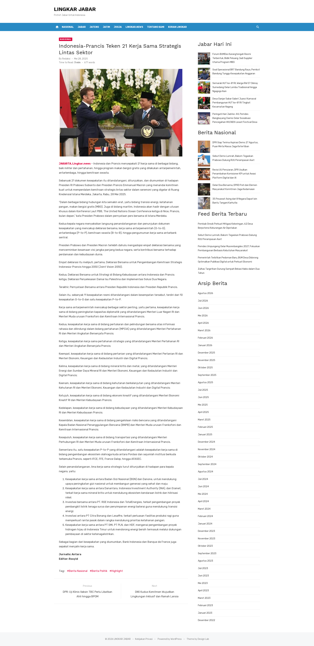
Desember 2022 (206, 620)
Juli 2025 (203, 390)
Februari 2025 (205, 427)
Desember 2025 (206, 352)
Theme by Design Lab (198, 639)
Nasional (68, 27)
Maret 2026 (204, 330)
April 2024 (203, 501)
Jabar (82, 27)
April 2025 (203, 412)
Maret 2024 (204, 508)
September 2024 (207, 464)
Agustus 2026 (205, 293)
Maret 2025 (204, 419)
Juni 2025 (203, 397)
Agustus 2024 (205, 471)
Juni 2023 (203, 575)
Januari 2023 (205, 613)
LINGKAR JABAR (75, 9)
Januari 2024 (205, 523)
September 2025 (207, 375)
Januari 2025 (205, 434)
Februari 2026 (205, 337)
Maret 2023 (204, 598)
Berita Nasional (78, 570)
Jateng (94, 27)
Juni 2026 (203, 308)
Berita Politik (99, 570)
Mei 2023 (203, 583)
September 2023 (207, 553)
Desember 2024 (206, 442)
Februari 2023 (205, 605)
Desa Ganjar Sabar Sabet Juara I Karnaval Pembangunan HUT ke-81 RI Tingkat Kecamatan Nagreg (234, 102)
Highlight (117, 570)
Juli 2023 (203, 568)
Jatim (106, 27)
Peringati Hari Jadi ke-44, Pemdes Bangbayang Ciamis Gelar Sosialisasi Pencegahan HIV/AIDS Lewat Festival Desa (234, 118)
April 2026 (203, 323)
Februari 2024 (205, 516)
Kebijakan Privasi (144, 639)
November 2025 (206, 360)
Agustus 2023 (205, 560)
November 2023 (206, 538)
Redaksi (66, 58)
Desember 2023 (206, 531)
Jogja (118, 27)
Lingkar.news (134, 27)
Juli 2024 (203, 479)
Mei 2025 (203, 404)
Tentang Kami (155, 27)
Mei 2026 (203, 315)
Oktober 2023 (205, 546)
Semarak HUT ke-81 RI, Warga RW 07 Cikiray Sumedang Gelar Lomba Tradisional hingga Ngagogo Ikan (235, 87)
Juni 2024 (203, 486)
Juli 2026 (203, 300)
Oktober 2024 (205, 456)
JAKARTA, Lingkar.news (75, 163)
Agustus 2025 (205, 382)
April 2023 (203, 590)
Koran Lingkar (177, 27)
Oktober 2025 (205, 367)
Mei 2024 (203, 494)
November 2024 (206, 449)
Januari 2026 (205, 345)
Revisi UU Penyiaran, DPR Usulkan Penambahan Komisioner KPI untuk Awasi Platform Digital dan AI (234, 173)
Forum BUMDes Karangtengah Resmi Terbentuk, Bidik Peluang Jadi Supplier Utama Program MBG (232, 58)
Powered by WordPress (170, 639)
